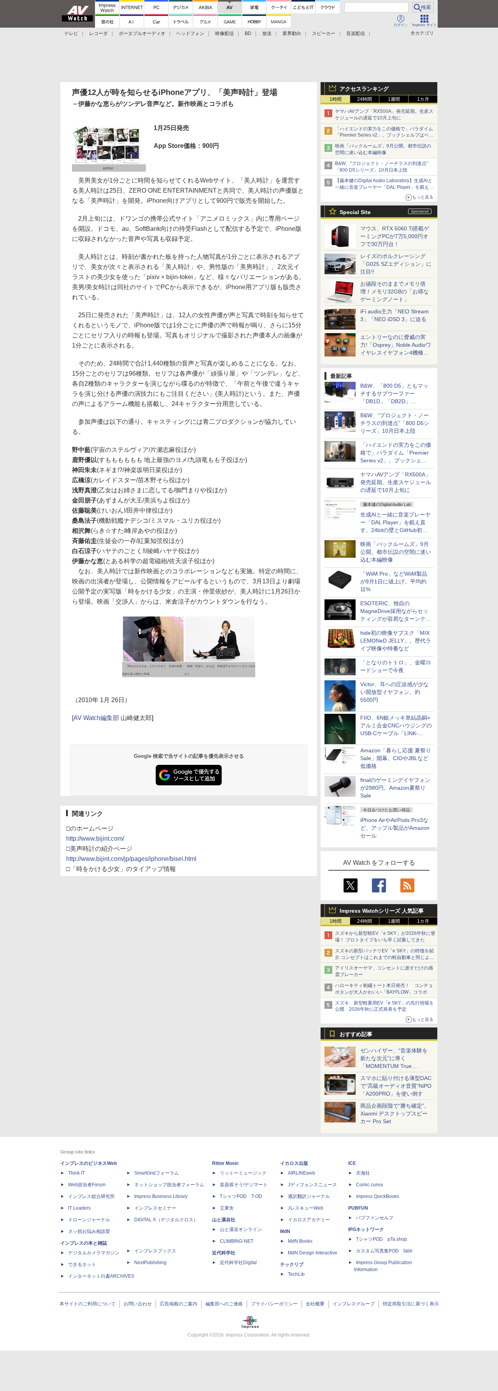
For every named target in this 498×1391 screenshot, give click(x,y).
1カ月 (423, 99)
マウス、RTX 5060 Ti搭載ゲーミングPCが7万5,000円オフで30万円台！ (394, 236)
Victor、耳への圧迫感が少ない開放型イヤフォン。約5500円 (394, 692)
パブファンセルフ (374, 1218)
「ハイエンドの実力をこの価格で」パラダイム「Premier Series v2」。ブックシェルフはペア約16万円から (384, 135)
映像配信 (224, 33)
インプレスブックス (155, 1251)
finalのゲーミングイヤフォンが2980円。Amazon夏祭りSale (395, 788)
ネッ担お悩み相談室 (89, 1231)
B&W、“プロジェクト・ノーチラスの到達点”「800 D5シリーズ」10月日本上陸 (394, 423)
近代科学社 (223, 1253)
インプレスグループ (354, 1304)
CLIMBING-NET (236, 1241)
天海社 (363, 1173)
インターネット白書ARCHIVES (101, 1276)
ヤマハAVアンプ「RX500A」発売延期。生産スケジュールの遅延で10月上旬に (395, 482)
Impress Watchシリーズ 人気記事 (382, 911)
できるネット (82, 1264)
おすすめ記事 (356, 1034)
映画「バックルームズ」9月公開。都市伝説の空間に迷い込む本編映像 (395, 552)
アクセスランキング (364, 89)
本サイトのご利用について (88, 1304)
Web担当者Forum (86, 1184)
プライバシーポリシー (274, 1304)
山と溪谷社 (223, 1219)
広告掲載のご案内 (178, 1304)
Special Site (355, 212)
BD (248, 33)
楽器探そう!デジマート (244, 1184)
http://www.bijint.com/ (95, 838)
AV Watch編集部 (96, 718)
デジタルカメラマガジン (93, 1253)
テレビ (71, 33)
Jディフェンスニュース (312, 1184)
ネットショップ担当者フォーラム (169, 1184)
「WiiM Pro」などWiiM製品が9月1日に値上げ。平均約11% (393, 581)
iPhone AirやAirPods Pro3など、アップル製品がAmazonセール (395, 828)
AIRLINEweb (301, 1173)
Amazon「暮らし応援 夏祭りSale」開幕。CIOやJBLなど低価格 (395, 758)
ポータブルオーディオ (142, 33)
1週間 (394, 99)
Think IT (76, 1173)
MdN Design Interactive (312, 1253)
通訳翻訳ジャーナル (309, 1196)
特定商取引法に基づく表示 (411, 1304)
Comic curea (369, 1184)
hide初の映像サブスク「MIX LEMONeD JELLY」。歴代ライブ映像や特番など (395, 641)
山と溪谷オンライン (241, 1229)
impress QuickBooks (377, 1196)
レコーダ (98, 33)
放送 (267, 33)
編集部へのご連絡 (224, 1304)
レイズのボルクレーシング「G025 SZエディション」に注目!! (395, 264)
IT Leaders (79, 1208)
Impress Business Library (161, 1196)
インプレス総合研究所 (91, 1196)
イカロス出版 (294, 1163)
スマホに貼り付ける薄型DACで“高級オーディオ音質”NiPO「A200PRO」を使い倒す (395, 1086)
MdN (285, 1231)
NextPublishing (150, 1262)
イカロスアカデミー (309, 1219)
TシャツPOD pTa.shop (381, 1239)
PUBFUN (358, 1208)
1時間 (336, 99)
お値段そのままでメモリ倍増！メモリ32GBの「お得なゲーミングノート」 (394, 291)
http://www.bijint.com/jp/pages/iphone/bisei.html (131, 858)
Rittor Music (225, 1163)
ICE (352, 1163)
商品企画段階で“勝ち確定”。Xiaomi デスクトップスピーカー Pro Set (395, 1113)
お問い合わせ (138, 1304)
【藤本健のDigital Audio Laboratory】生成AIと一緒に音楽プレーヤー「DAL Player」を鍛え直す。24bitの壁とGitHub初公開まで (384, 187)
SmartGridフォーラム (156, 1173)
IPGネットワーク (366, 1229)
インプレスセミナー (155, 1208)
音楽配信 (355, 33)
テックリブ (291, 1264)
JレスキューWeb (305, 1208)
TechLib (296, 1274)
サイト (145, 287)
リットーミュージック (243, 1173)
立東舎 (227, 1208)
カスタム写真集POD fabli (384, 1251)
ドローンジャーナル (89, 1219)
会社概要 (315, 1304)
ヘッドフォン (190, 33)
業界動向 (291, 33)
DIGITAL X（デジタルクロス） (166, 1219)
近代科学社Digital (238, 1262)
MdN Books (300, 1241)
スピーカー (323, 33)
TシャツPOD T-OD (241, 1196)
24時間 (364, 99)
